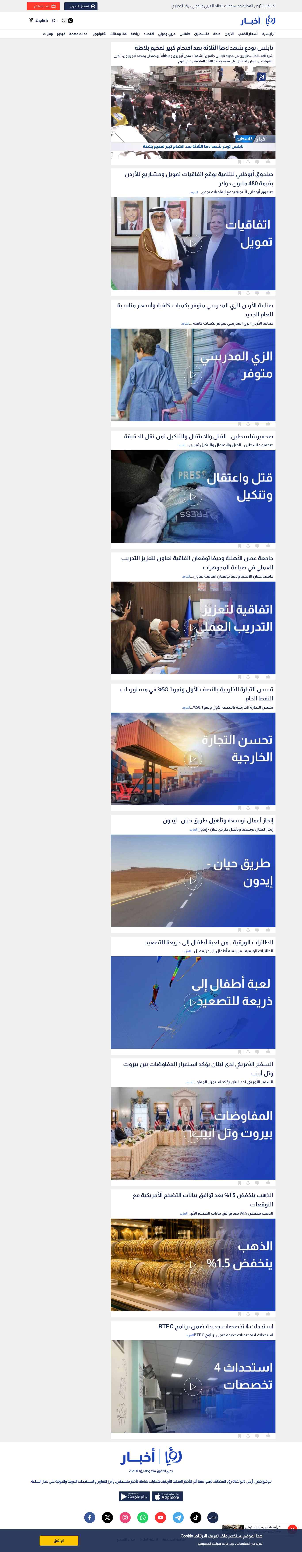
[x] (107, 1517)
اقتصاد (149, 34)
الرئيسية (268, 34)
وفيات (48, 34)
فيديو (61, 34)
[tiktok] (195, 1517)
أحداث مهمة (78, 34)
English (41, 20)
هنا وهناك (118, 34)
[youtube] (160, 1517)
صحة (216, 34)
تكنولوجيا (99, 34)
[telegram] (178, 1517)
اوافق (59, 1540)
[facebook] (89, 1517)
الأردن (229, 34)
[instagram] (125, 1517)
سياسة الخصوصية (209, 1543)
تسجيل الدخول (79, 6)
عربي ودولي (167, 34)
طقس (185, 34)
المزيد (194, 192)
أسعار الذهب (248, 34)
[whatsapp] (142, 1517)
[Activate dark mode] (67, 20)
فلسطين (201, 34)
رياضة (135, 34)
